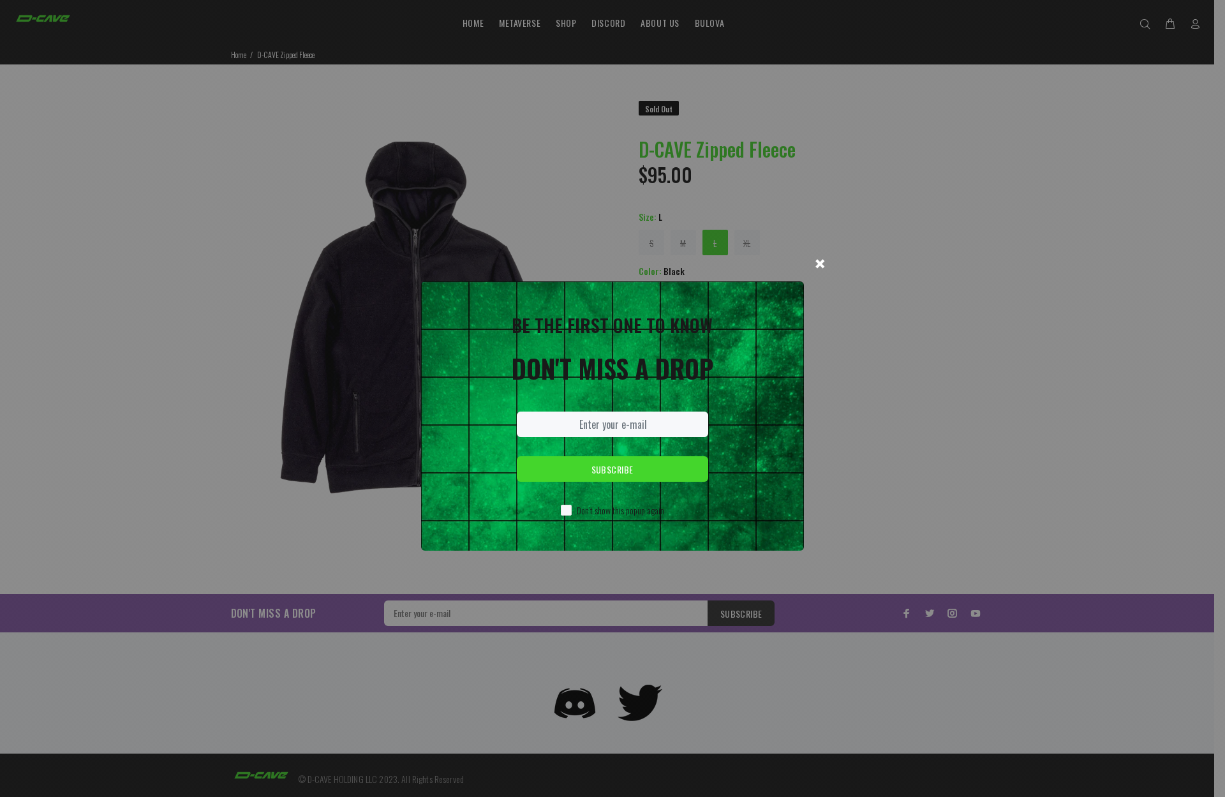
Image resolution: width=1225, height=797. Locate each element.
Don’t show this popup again (620, 510)
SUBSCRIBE (612, 469)
